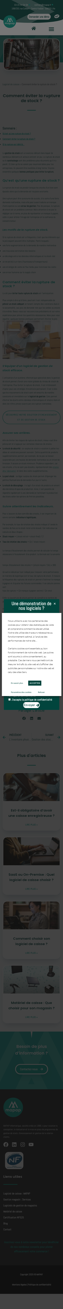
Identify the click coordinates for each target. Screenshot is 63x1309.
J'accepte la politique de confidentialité (32, 699)
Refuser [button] (41, 692)
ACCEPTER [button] (34, 683)
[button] (54, 603)
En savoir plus (17, 683)
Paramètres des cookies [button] (21, 692)
